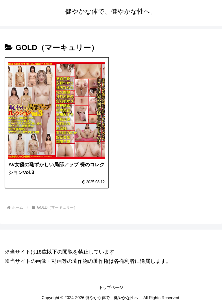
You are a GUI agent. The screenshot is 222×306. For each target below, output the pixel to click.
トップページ (111, 287)
